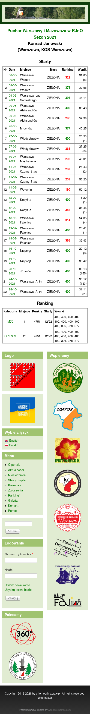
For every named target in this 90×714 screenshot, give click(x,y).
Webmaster (45, 697)
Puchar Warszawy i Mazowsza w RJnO (45, 31)
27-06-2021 (13, 138)
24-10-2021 (13, 281)
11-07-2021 (13, 168)
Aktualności (16, 470)
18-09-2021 (13, 220)
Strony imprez (17, 480)
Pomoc (13, 510)
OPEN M (10, 336)
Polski (13, 445)
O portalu (14, 464)
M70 (10, 321)
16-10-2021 (13, 250)
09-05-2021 (13, 97)
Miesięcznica (17, 475)
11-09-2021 (13, 189)
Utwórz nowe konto (17, 585)
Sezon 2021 (45, 37)
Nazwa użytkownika (19, 554)
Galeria (13, 500)
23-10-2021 (13, 271)
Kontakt (13, 505)
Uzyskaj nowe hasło (18, 589)
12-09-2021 (13, 199)
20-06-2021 (13, 107)
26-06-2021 (13, 128)
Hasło (10, 569)
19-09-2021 (13, 230)
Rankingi (14, 495)
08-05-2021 (13, 77)
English (13, 440)
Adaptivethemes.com (59, 709)
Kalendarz (14, 485)
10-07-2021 (13, 158)
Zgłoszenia (15, 490)
